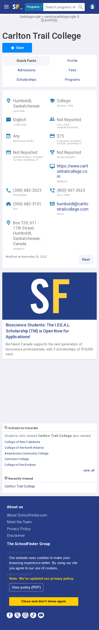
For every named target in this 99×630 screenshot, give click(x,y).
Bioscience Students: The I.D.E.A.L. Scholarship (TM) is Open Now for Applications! (38, 330)
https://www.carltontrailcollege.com (72, 171)
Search (80, 7)
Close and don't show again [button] (43, 601)
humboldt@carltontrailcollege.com (72, 207)
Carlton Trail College (20, 486)
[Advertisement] (49, 391)
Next (86, 259)
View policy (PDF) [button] (26, 587)
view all (88, 470)
